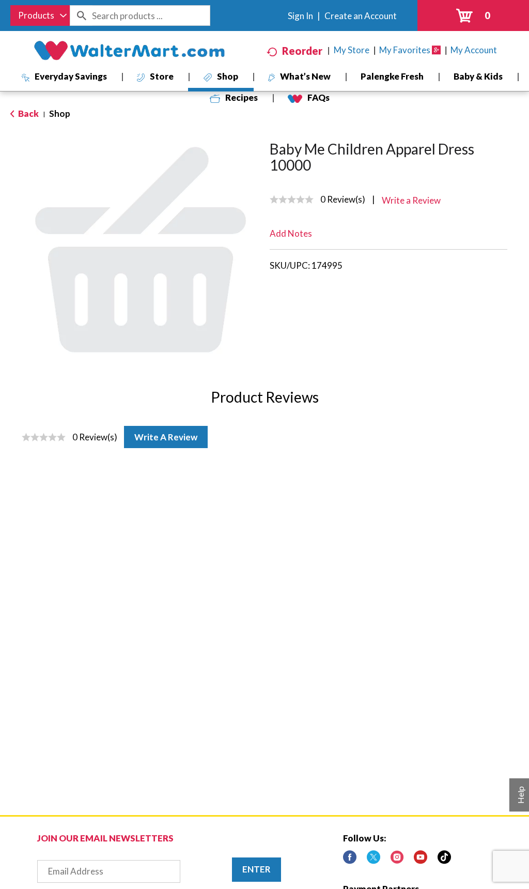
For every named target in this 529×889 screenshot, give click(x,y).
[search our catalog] (81, 15)
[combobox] (40, 15)
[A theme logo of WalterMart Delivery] (129, 50)
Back (28, 113)
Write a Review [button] (411, 200)
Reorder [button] (302, 50)
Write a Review (165, 437)
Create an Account (360, 15)
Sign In (300, 15)
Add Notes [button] (291, 233)
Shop (59, 113)
